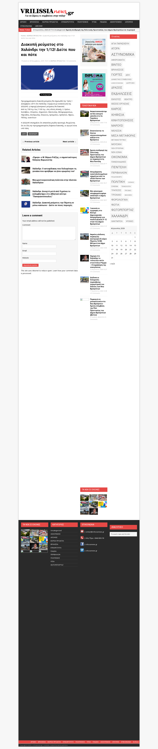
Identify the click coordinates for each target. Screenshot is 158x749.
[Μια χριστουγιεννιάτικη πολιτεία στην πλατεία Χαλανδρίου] (25, 183)
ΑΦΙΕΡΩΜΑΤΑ (118, 60)
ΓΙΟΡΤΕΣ (116, 75)
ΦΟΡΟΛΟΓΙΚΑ (119, 199)
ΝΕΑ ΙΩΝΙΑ (116, 152)
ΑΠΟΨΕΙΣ (129, 22)
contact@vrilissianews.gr (95, 532)
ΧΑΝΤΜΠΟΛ (117, 221)
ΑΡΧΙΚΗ (23, 22)
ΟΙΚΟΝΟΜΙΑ (119, 157)
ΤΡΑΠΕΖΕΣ (116, 190)
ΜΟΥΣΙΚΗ (116, 144)
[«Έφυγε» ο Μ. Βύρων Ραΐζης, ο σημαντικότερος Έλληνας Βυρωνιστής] (25, 161)
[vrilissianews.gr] (79, 12)
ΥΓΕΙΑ (94, 22)
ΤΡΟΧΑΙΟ (116, 194)
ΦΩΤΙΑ (115, 204)
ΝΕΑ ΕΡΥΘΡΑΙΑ (117, 148)
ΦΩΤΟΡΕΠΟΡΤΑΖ (122, 210)
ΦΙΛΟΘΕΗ (128, 195)
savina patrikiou (62, 745)
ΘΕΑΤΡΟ (128, 99)
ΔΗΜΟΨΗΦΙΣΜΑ (117, 83)
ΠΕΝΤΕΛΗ (118, 167)
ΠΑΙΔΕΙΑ (103, 22)
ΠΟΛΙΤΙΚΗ (118, 182)
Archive (38, 26)
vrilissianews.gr (91, 544)
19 (121, 249)
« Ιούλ (112, 264)
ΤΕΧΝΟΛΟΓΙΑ (126, 186)
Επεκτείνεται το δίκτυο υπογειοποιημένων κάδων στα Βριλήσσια (98, 135)
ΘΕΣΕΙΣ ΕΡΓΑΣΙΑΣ (120, 103)
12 (121, 245)
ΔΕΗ (24, 134)
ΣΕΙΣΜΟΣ (131, 182)
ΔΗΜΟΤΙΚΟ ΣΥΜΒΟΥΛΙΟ (121, 79)
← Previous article (30, 141)
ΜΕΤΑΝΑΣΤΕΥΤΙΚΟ (118, 140)
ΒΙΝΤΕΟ (116, 65)
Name (24, 243)
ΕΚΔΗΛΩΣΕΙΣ (121, 93)
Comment (26, 225)
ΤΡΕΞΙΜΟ (128, 190)
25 (117, 253)
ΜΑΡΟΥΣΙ (117, 125)
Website (25, 258)
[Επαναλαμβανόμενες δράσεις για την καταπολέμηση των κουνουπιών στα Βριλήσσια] (34, 734)
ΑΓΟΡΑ (115, 48)
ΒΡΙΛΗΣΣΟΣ (117, 69)
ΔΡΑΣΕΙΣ (116, 87)
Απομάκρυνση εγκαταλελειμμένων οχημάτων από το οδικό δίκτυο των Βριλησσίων (98, 176)
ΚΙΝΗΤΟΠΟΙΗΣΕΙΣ (122, 120)
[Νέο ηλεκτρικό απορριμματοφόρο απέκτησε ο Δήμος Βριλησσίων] (84, 195)
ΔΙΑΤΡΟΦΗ (130, 83)
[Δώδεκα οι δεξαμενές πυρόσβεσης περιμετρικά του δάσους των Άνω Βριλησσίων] (84, 281)
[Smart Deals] (93, 50)
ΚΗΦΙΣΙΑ (117, 114)
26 (121, 253)
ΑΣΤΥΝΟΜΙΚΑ (122, 54)
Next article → (69, 141)
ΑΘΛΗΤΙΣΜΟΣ (116, 22)
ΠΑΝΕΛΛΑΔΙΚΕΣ (118, 161)
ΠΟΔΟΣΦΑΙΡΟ (116, 177)
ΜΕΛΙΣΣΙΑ (116, 130)
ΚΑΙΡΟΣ (116, 109)
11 (117, 245)
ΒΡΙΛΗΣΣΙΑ (34, 22)
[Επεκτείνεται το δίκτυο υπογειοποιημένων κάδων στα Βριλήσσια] (84, 135)
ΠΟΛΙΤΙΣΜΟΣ (82, 22)
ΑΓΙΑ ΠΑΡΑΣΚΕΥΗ (120, 43)
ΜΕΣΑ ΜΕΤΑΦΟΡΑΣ (123, 135)
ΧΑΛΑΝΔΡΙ (33, 134)
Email (24, 250)
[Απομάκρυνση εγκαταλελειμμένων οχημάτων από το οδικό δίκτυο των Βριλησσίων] (84, 176)
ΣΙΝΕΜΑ (114, 186)
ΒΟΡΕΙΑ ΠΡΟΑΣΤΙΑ (50, 22)
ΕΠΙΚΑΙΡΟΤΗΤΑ (67, 22)
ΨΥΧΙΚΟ (129, 221)
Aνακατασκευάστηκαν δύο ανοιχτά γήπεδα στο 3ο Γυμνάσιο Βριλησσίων (98, 115)
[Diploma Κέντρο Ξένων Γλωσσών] (93, 85)
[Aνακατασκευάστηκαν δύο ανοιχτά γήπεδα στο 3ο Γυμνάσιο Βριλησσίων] (84, 115)
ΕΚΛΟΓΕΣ (116, 99)
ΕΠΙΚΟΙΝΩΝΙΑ (26, 26)
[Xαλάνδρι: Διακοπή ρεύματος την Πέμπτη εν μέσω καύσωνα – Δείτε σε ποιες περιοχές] (25, 206)
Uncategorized (56, 530)
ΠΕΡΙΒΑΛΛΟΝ (119, 172)
